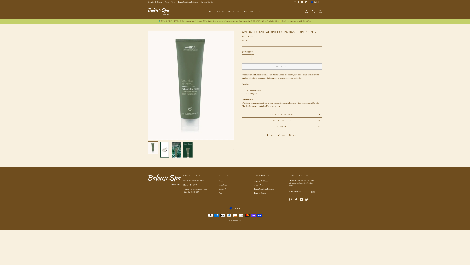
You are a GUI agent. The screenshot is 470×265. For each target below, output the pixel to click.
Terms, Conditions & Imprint (188, 2)
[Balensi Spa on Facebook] (296, 199)
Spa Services (233, 11)
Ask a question (282, 120)
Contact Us (222, 189)
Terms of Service (207, 2)
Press (261, 11)
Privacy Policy (170, 2)
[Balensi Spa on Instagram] (290, 199)
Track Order (248, 11)
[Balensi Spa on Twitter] (306, 199)
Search (221, 181)
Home (209, 11)
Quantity (247, 52)
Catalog (220, 11)
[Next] (232, 149)
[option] (235, 21)
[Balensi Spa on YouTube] (301, 199)
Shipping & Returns (155, 2)
